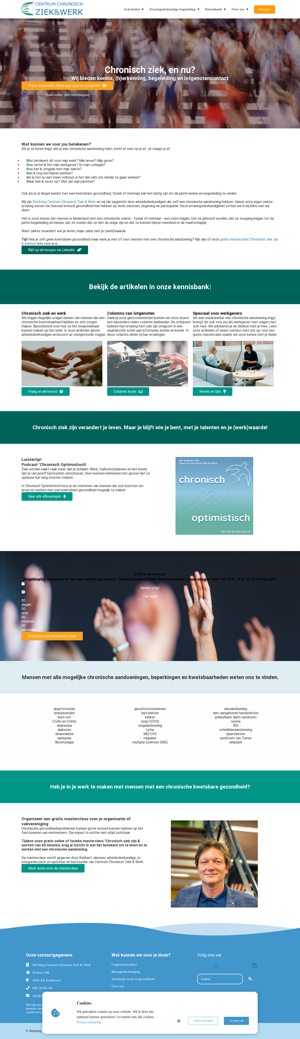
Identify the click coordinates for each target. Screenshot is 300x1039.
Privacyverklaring (89, 1022)
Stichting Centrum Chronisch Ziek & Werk (65, 202)
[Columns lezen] (147, 385)
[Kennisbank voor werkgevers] (233, 385)
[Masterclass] (214, 906)
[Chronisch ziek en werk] (62, 385)
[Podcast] (214, 533)
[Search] (250, 979)
